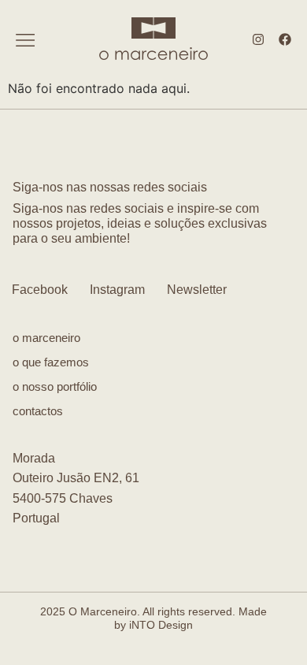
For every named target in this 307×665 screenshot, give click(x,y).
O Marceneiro (46, 338)
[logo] (153, 27)
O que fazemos (51, 362)
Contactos (38, 411)
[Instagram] (258, 39)
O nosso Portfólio (55, 386)
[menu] (25, 40)
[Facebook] (285, 39)
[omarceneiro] (153, 52)
